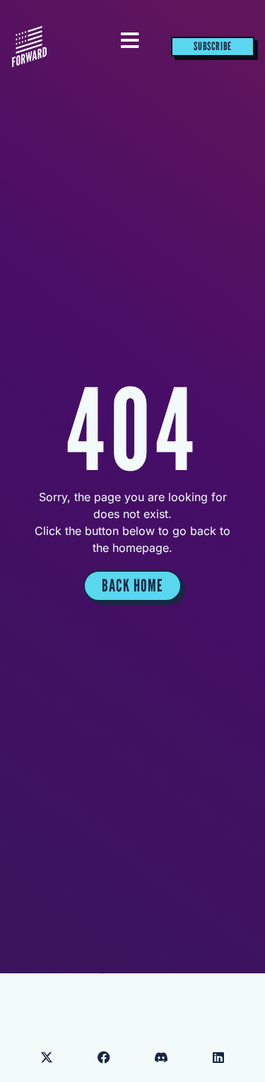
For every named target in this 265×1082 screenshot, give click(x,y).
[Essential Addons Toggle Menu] (129, 41)
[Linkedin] (218, 1057)
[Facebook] (104, 1057)
